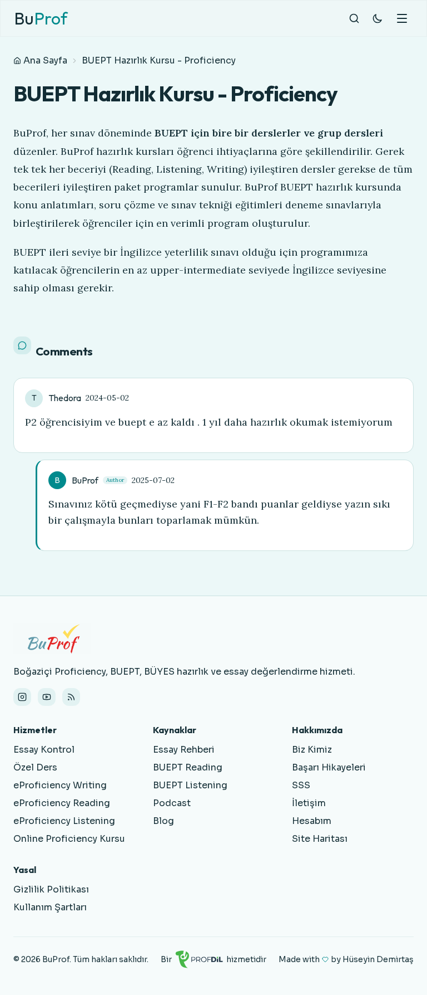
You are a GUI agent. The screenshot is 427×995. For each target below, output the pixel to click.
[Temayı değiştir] (378, 18)
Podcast (172, 803)
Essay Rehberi (184, 749)
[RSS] (71, 697)
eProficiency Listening (64, 821)
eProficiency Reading (61, 803)
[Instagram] (22, 697)
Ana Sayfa (45, 60)
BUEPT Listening (190, 785)
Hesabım (311, 821)
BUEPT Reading (187, 767)
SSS (301, 785)
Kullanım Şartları (50, 907)
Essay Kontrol (44, 749)
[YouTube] (47, 697)
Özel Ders (35, 767)
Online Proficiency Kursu (69, 839)
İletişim (309, 803)
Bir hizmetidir (213, 959)
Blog (163, 821)
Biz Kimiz (312, 749)
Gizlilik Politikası (51, 889)
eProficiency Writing (60, 785)
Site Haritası (319, 839)
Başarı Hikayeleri (329, 767)
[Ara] (354, 18)
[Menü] (402, 18)
